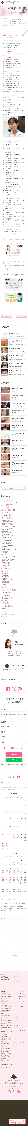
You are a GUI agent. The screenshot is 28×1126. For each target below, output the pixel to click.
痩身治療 (3, 554)
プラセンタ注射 (17, 1028)
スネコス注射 (4, 507)
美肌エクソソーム (6, 531)
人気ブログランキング (14, 255)
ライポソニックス (6, 565)
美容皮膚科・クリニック (7, 600)
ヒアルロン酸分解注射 (6, 995)
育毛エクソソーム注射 (6, 1027)
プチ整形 (3, 586)
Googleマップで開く (14, 955)
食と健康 (4, 598)
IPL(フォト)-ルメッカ (7, 535)
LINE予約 (13, 760)
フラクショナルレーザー (6, 1048)
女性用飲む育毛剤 (18, 1021)
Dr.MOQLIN (4, 592)
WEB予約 (14, 754)
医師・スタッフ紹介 (5, 979)
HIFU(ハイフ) (5, 514)
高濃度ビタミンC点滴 (18, 1026)
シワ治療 (3, 567)
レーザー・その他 (5, 528)
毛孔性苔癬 (4, 582)
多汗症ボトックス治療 (7, 510)
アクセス (16, 977)
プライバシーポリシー (18, 981)
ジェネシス (3, 1046)
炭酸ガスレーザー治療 (6, 1053)
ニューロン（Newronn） (19, 993)
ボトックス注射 (5, 504)
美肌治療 (3, 572)
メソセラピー (5, 563)
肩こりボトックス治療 (6, 1020)
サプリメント (5, 595)
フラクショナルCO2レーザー (8, 549)
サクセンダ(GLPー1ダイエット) (9, 559)
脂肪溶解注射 (5, 520)
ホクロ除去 (4, 576)
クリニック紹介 (4, 977)
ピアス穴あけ (17, 1012)
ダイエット (4, 562)
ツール (15, 1049)
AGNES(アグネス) (6, 548)
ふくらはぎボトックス (7, 560)
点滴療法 (4, 551)
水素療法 (16, 1044)
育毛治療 (3, 587)
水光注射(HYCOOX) (5, 1039)
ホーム (2, 974)
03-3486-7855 (14, 748)
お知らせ (3, 976)
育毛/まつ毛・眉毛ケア (19, 1042)
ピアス (3, 552)
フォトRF (4, 537)
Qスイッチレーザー (6, 540)
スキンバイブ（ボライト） (8, 502)
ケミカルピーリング (6, 579)
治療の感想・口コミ (6, 614)
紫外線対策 (16, 1039)
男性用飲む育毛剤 (18, 1019)
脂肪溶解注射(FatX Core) (7, 1010)
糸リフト (3, 1066)
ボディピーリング (5, 1060)
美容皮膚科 (4, 602)
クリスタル (4, 557)
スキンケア (4, 581)
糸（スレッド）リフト (7, 517)
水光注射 (4, 546)
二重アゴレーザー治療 (7, 524)
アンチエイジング (5, 597)
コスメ (3, 594)
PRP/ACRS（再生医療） (7, 545)
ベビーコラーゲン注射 (7, 509)
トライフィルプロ (6, 532)
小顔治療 (3, 512)
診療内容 (16, 974)
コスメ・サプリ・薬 (6, 589)
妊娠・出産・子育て (6, 606)
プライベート (4, 605)
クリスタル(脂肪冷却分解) (19, 996)
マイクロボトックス (6, 523)
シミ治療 (3, 570)
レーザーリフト (5, 542)
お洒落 (3, 613)
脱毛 (3, 584)
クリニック (4, 603)
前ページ (6, 316)
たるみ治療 (4, 568)
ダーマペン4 (5, 534)
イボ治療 (4, 578)
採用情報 (16, 976)
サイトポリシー (17, 979)
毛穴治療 (4, 573)
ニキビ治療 (4, 575)
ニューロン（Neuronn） (7, 556)
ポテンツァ (4, 529)
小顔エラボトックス (6, 515)
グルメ (3, 610)
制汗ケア (16, 1047)
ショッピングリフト (6, 518)
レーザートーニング (6, 539)
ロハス (3, 611)
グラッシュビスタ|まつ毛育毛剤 (9, 590)
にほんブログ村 (14, 243)
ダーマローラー (5, 543)
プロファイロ (4, 505)
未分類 (3, 616)
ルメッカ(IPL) (4, 1036)
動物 (3, 608)
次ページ (21, 316)
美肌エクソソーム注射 (6, 1025)
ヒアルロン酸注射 (5, 501)
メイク (15, 1041)
